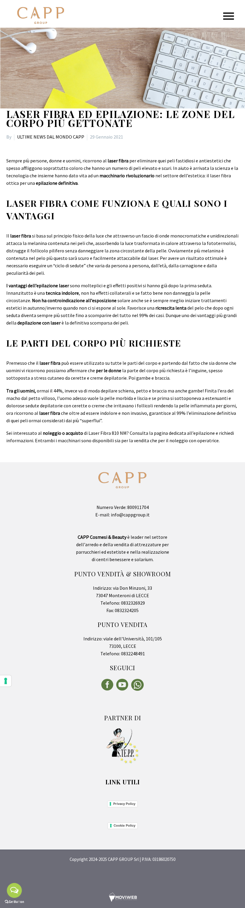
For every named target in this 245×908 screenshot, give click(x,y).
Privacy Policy (124, 804)
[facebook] (107, 685)
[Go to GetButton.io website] (14, 902)
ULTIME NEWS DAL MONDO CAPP (50, 137)
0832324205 (126, 610)
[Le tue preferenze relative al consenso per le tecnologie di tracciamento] (5, 681)
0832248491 (132, 653)
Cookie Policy (124, 825)
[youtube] (122, 685)
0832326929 (132, 603)
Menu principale (228, 16)
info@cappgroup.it (130, 515)
